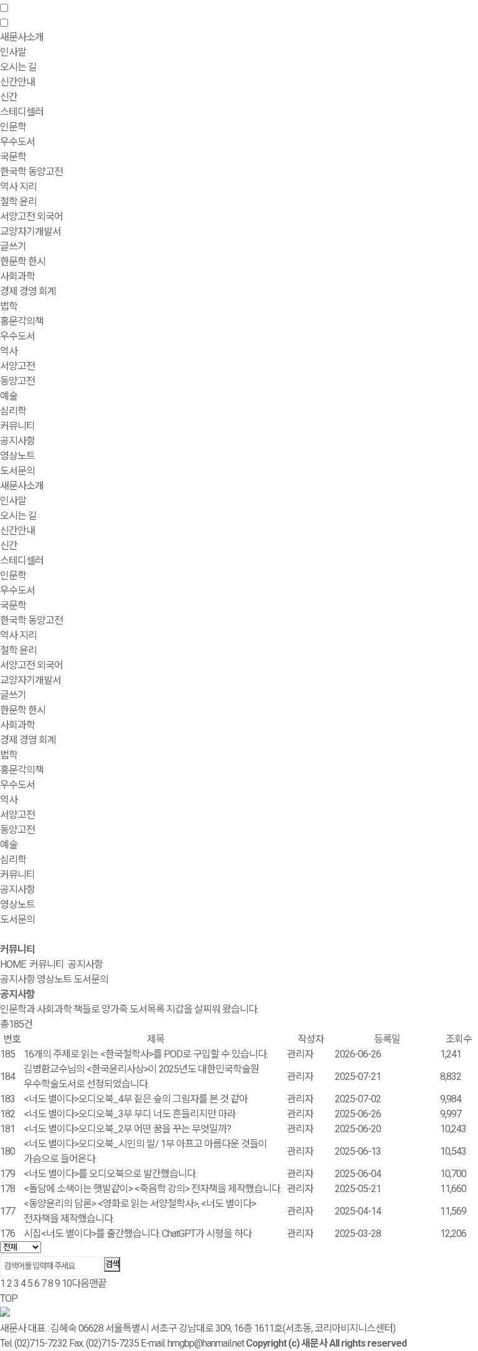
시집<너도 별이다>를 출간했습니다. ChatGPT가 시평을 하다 (137, 1233)
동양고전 (17, 381)
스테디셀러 (22, 112)
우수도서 (17, 142)
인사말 (13, 52)
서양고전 (17, 366)
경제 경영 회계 (28, 291)
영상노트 (17, 456)
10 (67, 1283)
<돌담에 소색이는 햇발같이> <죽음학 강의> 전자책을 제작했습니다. (152, 1189)
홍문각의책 (22, 770)
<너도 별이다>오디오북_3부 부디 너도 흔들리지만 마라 (129, 1114)
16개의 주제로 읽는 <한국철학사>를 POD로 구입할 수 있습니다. (146, 1054)
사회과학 (17, 725)
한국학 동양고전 (31, 172)
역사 (8, 351)
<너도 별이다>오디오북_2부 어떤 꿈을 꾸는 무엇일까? (127, 1129)
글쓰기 (13, 246)
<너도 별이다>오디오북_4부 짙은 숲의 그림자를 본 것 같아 (136, 1099)
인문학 (13, 575)
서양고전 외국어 (31, 216)
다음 (80, 1283)
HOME (13, 964)
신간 (8, 97)
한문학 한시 (22, 261)
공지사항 (17, 441)
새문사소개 (22, 486)
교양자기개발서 (30, 231)
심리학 (13, 411)
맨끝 (97, 1283)
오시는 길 (18, 67)
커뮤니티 (17, 875)
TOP (8, 1298)
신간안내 (17, 531)
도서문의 (17, 471)
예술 (8, 396)
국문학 (13, 157)
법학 (8, 306)
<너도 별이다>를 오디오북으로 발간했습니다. (110, 1174)
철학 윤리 (18, 202)
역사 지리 (18, 187)
